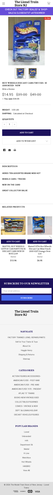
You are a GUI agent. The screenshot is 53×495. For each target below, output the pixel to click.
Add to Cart (13, 241)
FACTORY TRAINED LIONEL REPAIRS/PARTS (26, 337)
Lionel (26, 432)
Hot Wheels (26, 462)
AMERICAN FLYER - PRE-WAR (26, 385)
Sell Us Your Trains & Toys (26, 342)
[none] (26, 41)
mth (26, 440)
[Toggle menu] (3, 3)
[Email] (9, 150)
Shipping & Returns (26, 354)
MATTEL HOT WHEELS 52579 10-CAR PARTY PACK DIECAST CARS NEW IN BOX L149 (13, 250)
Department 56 (26, 445)
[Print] (15, 150)
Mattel (26, 449)
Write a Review (8, 89)
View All (26, 470)
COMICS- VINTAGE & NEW (26, 406)
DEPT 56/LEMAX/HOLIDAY (26, 410)
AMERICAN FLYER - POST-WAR (26, 380)
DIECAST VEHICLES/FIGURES (26, 415)
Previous (2, 238)
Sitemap (26, 359)
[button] (26, 141)
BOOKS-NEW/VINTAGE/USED (26, 397)
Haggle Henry (26, 350)
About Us (26, 346)
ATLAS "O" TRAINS (26, 393)
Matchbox (26, 458)
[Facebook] (4, 150)
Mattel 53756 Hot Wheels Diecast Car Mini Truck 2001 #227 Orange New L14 (39, 250)
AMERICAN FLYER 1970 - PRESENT (26, 389)
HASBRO (26, 466)
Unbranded (26, 436)
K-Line (26, 453)
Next (50, 238)
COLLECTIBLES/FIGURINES (26, 402)
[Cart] (49, 3)
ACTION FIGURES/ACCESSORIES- (26, 376)
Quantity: (8, 119)
